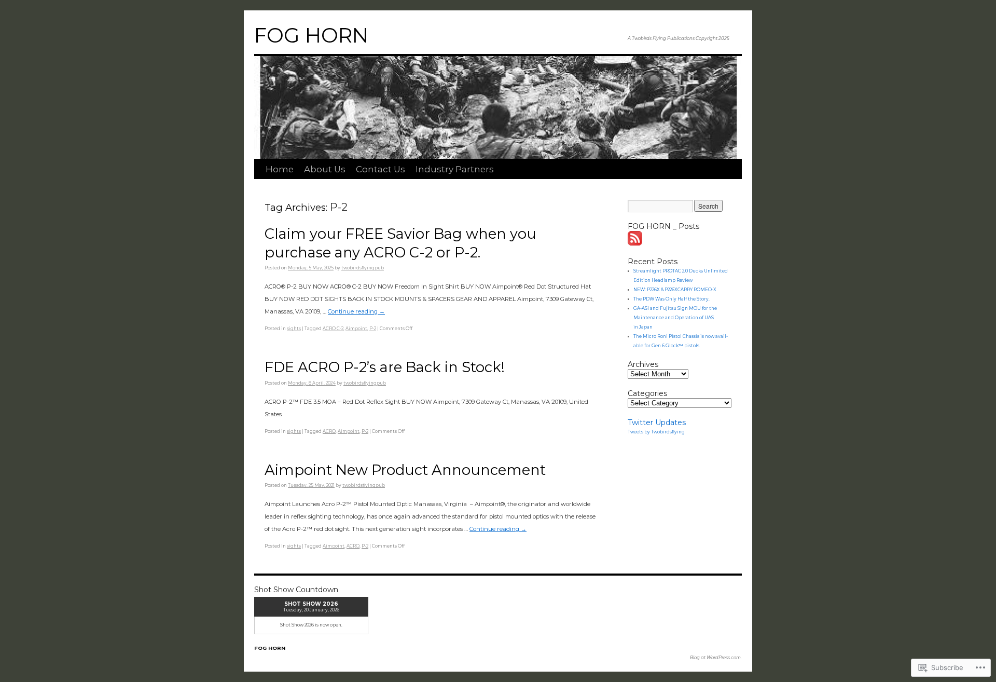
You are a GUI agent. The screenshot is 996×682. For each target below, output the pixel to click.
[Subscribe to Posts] (635, 242)
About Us (324, 169)
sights (294, 328)
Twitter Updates (657, 422)
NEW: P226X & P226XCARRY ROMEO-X (674, 289)
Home (280, 169)
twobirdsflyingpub (362, 267)
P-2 (372, 328)
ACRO (329, 431)
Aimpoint (356, 328)
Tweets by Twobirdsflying (656, 431)
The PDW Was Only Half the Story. (671, 299)
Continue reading (356, 311)
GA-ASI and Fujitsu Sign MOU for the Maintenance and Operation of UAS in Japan (675, 318)
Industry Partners (455, 169)
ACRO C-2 (333, 328)
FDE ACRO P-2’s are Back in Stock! (385, 367)
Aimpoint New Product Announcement (405, 470)
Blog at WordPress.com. (716, 657)
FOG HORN (311, 35)
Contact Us (380, 169)
